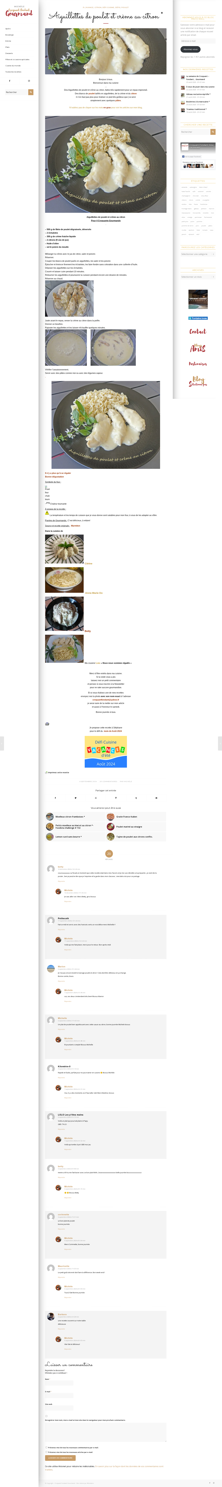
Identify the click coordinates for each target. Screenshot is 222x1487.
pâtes (118, 100)
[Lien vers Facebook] (9, 81)
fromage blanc (187, 209)
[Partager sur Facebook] (55, 798)
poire (192, 221)
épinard (191, 234)
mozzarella (196, 213)
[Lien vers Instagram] (29, 81)
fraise (196, 204)
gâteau (196, 209)
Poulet (125, 7)
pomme (199, 221)
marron (211, 209)
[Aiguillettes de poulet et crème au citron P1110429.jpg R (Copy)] (105, 51)
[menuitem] (19, 29)
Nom (47, 1379)
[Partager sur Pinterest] (116, 798)
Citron (98, 7)
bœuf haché (186, 191)
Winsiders (90, 1483)
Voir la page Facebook (193, 157)
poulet (92, 93)
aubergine (193, 187)
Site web (48, 1404)
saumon (191, 230)
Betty (88, 631)
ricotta (184, 230)
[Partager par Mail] (156, 798)
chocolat (196, 196)
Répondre (61, 881)
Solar (198, 230)
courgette (205, 200)
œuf (197, 234)
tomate (204, 230)
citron (134, 93)
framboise (203, 204)
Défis (117, 7)
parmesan (198, 217)
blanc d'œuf (203, 187)
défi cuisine (108, 7)
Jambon (203, 209)
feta (190, 204)
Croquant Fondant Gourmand (204, 145)
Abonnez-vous (191, 49)
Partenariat (208, 217)
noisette (206, 213)
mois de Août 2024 (113, 731)
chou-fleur (204, 196)
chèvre (184, 200)
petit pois (185, 221)
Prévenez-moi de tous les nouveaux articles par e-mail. (70, 1452)
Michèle (128, 781)
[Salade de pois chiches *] (220, 743)
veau (211, 230)
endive (184, 204)
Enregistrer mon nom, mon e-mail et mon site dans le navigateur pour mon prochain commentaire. (85, 1420)
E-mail (48, 1391)
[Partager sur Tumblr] (136, 798)
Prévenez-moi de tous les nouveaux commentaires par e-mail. (73, 1447)
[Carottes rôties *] (2, 743)
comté (198, 200)
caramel (200, 191)
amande (184, 187)
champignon (186, 196)
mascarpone (186, 213)
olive (183, 217)
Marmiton (75, 526)
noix (212, 213)
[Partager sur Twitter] (76, 798)
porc (197, 226)
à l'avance (88, 7)
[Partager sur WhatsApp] (96, 798)
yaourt (184, 234)
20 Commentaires (108, 781)
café (193, 191)
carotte (208, 191)
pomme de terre (187, 226)
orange (189, 217)
